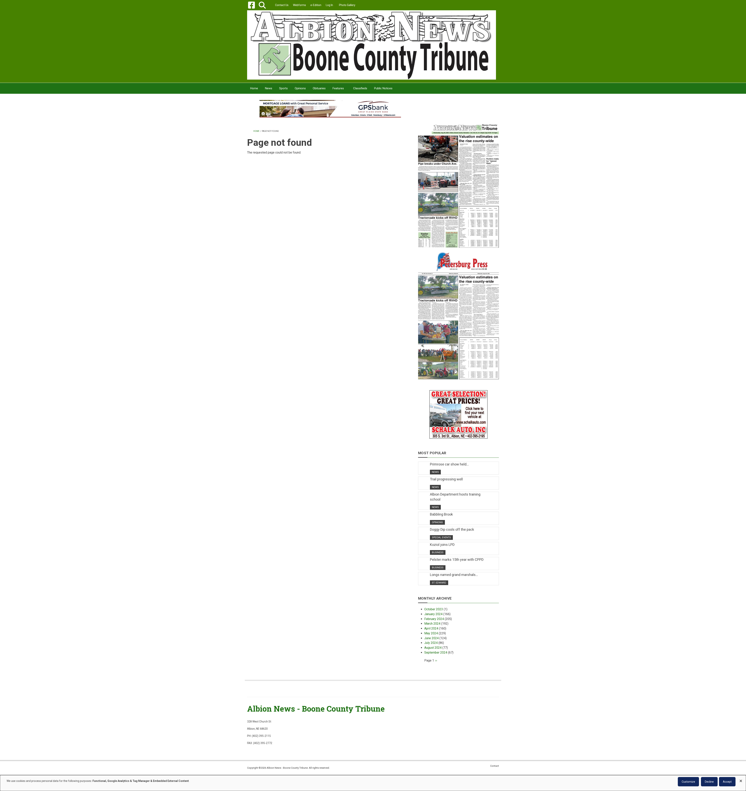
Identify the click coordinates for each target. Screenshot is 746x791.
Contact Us (281, 5)
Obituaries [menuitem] (319, 88)
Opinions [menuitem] (300, 88)
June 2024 (431, 638)
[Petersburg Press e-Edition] (458, 313)
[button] (262, 5)
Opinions (437, 522)
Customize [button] (688, 781)
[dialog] (373, 783)
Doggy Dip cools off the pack (452, 529)
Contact (494, 766)
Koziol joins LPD (442, 545)
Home (256, 131)
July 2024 (431, 643)
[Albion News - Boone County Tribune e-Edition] (458, 182)
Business (438, 552)
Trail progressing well (446, 479)
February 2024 (434, 619)
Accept (727, 781)
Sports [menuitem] (283, 88)
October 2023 (433, 609)
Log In (329, 5)
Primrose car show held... (449, 464)
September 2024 (435, 652)
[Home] (371, 45)
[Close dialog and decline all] (741, 779)
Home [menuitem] (254, 88)
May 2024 (431, 633)
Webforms (299, 5)
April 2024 (431, 628)
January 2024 (433, 614)
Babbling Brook (441, 514)
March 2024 (432, 623)
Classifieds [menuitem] (360, 88)
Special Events (441, 537)
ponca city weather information (458, 114)
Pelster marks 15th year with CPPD (457, 559)
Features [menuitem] (338, 88)
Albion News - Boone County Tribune (316, 708)
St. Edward (439, 582)
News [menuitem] (268, 88)
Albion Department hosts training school (455, 496)
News (435, 472)
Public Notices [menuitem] (383, 88)
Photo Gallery (347, 5)
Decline (709, 781)
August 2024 (433, 647)
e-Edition (315, 5)
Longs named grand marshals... (454, 575)
